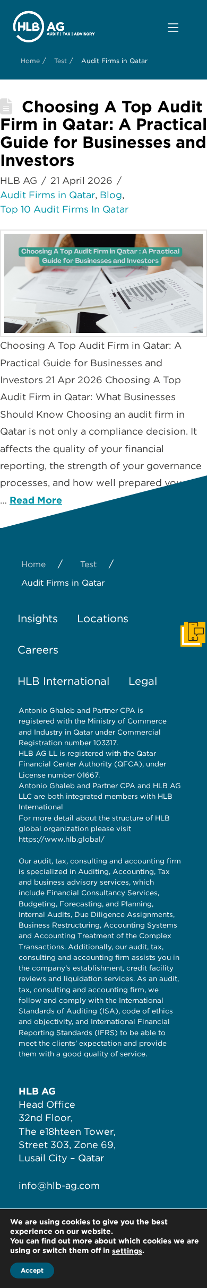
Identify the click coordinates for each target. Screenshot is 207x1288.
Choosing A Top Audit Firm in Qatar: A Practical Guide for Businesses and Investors (103, 133)
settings (127, 1251)
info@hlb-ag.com (59, 1185)
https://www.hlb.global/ (62, 839)
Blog (111, 194)
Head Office (47, 1104)
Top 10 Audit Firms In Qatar (64, 209)
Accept (32, 1270)
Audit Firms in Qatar (47, 194)
